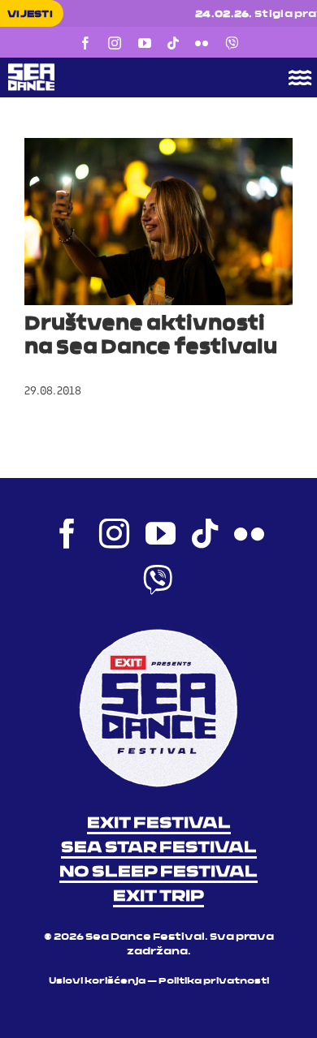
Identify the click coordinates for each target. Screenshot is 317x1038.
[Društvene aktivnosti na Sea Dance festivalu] (158, 221)
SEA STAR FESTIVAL (159, 848)
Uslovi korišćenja (97, 981)
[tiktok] (173, 43)
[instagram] (114, 43)
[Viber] (231, 43)
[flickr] (201, 43)
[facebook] (85, 43)
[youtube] (144, 43)
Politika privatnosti (213, 981)
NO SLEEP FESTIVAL (158, 872)
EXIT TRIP (158, 897)
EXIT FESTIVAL (159, 824)
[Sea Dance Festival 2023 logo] (127, 69)
